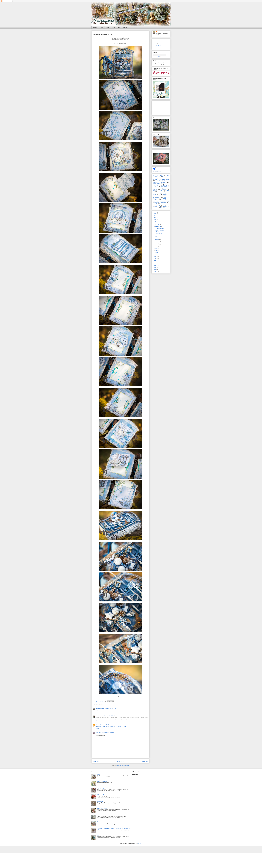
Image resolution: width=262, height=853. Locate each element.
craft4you (155, 189)
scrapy (168, 201)
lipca (156, 242)
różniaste (164, 199)
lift (167, 195)
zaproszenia (155, 207)
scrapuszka (162, 201)
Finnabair (155, 179)
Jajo (98, 835)
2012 (155, 267)
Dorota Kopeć (155, 167)
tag (159, 205)
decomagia (164, 189)
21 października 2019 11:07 (109, 715)
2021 (155, 217)
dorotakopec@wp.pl (157, 45)
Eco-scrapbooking (157, 178)
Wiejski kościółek (158, 233)
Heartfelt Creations (161, 180)
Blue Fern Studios (158, 175)
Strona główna (120, 761)
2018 (155, 256)
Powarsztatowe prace (159, 228)
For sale (95, 27)
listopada (157, 224)
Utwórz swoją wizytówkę (157, 171)
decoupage (155, 190)
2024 (155, 212)
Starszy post (145, 761)
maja (156, 246)
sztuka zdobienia (164, 203)
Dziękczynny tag (100, 788)
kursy (162, 195)
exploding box (160, 191)
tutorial (113, 27)
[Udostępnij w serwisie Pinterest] (113, 701)
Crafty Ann (164, 176)
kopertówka (155, 195)
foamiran (167, 191)
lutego (156, 252)
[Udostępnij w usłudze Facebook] (112, 701)
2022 (155, 215)
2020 (155, 219)
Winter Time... (158, 235)
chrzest (165, 188)
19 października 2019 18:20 (110, 708)
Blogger (139, 843)
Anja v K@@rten (99, 732)
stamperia (163, 202)
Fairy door (99, 821)
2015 (155, 262)
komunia (165, 194)
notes (165, 197)
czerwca (157, 244)
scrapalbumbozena (100, 715)
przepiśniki (164, 198)
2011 (155, 269)
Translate (163, 56)
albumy (101, 27)
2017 (155, 258)
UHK (158, 185)
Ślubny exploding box (159, 236)
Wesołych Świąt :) (100, 801)
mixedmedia (156, 197)
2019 (155, 221)
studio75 (155, 203)
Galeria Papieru (165, 179)
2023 (155, 213)
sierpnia (157, 241)
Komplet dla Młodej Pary (102, 781)
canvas (159, 187)
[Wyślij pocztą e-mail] (108, 701)
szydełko (154, 205)
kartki (107, 27)
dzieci (161, 190)
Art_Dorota (159, 31)
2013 (155, 265)
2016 (155, 260)
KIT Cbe (97, 724)
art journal (164, 186)
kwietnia (157, 248)
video (119, 27)
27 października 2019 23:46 (108, 732)
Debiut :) (98, 774)
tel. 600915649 (156, 47)
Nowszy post (96, 761)
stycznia (157, 254)
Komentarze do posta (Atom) (123, 765)
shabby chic (156, 202)
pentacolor (155, 198)
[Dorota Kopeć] (154, 170)
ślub (161, 207)
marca (156, 250)
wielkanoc (165, 206)
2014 (155, 263)
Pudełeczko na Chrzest (101, 794)
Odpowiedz (98, 711)
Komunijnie (99, 815)
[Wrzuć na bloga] (109, 701)
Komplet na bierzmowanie (102, 808)
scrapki (154, 201)
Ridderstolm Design (159, 182)
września (157, 239)
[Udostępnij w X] (110, 701)
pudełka (155, 199)
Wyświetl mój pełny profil (158, 35)
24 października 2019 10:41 (105, 724)
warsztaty (125, 27)
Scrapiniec (156, 184)
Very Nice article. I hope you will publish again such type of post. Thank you (111, 726)
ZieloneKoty (164, 185)
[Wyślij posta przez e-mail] (106, 701)
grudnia (157, 222)
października (158, 226)
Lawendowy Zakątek (100, 708)
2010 (155, 271)
